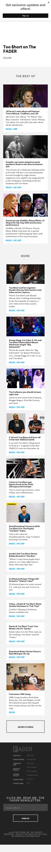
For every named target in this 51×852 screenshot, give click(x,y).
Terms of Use (17, 764)
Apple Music (32, 771)
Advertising (18, 759)
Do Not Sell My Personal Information (29, 835)
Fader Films (18, 783)
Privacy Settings (24, 834)
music (9, 128)
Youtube (30, 763)
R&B (15, 128)
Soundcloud (32, 775)
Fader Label (18, 779)
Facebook (31, 759)
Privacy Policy (16, 769)
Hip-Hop (17, 187)
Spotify (30, 779)
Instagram (32, 767)
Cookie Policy (16, 775)
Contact (17, 755)
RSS (28, 782)
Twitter (30, 755)
